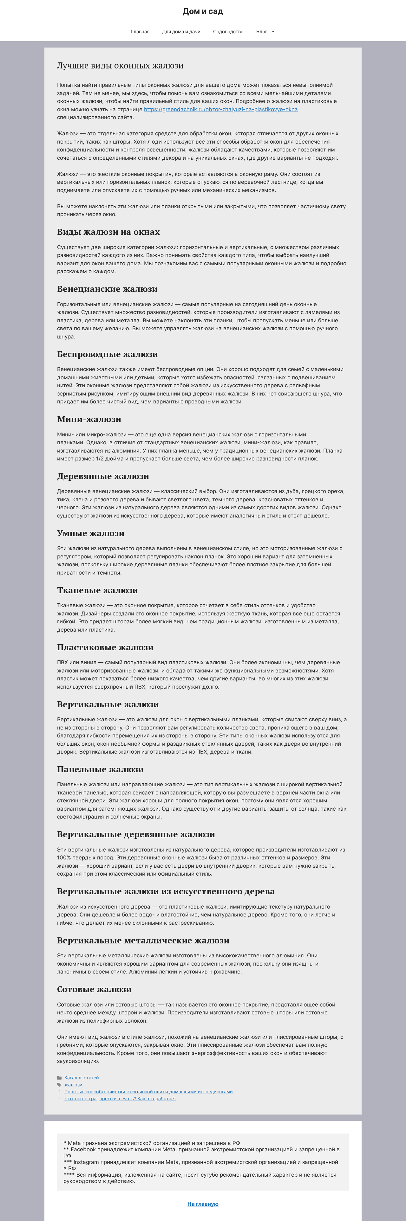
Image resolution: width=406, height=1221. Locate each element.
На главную (203, 1204)
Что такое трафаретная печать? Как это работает (120, 1098)
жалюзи (73, 1084)
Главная (140, 32)
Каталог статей (81, 1077)
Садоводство (228, 32)
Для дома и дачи (181, 32)
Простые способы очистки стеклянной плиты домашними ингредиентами (148, 1091)
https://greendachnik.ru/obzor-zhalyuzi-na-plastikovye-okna (221, 109)
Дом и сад (203, 11)
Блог (261, 32)
